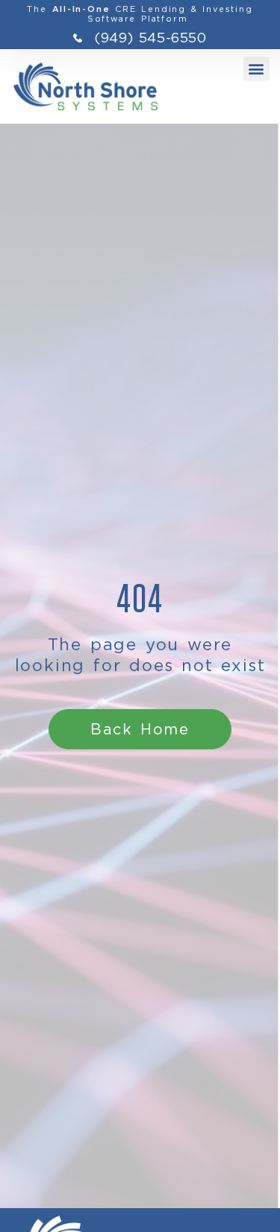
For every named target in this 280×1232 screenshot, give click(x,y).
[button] (256, 69)
